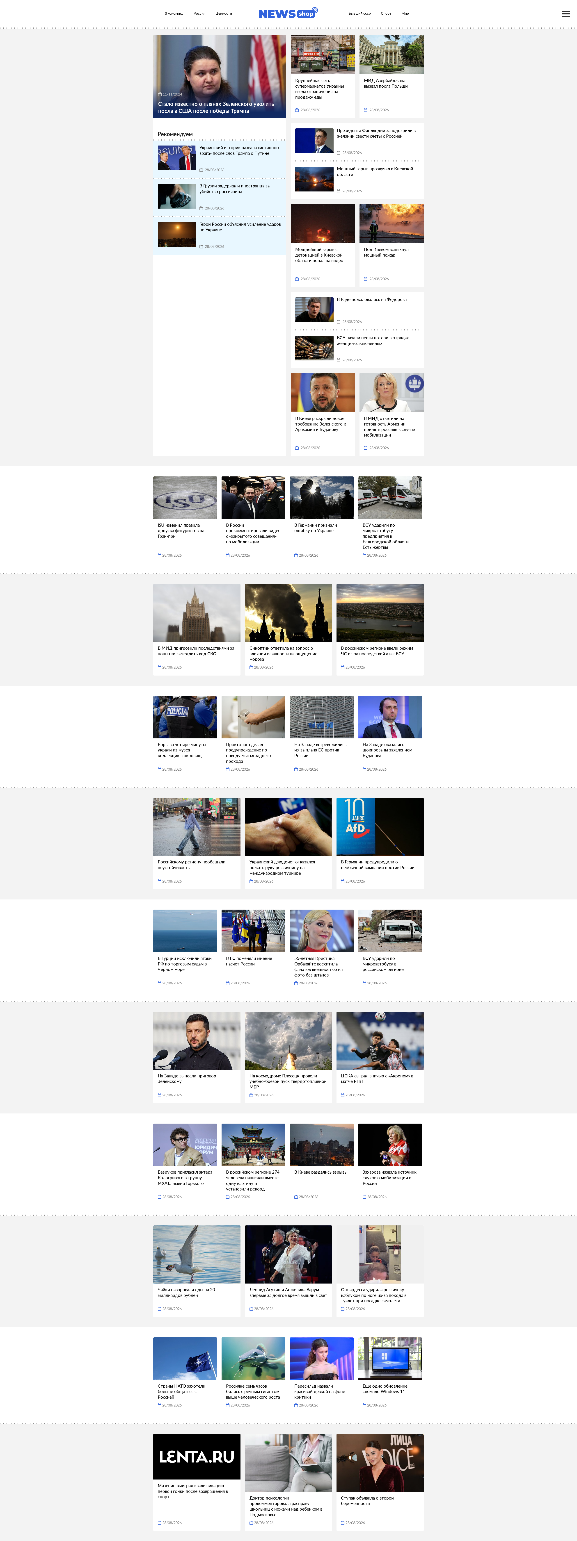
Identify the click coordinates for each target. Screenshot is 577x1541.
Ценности (223, 13)
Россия (199, 13)
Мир (405, 13)
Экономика (174, 13)
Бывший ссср (360, 13)
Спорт (386, 13)
